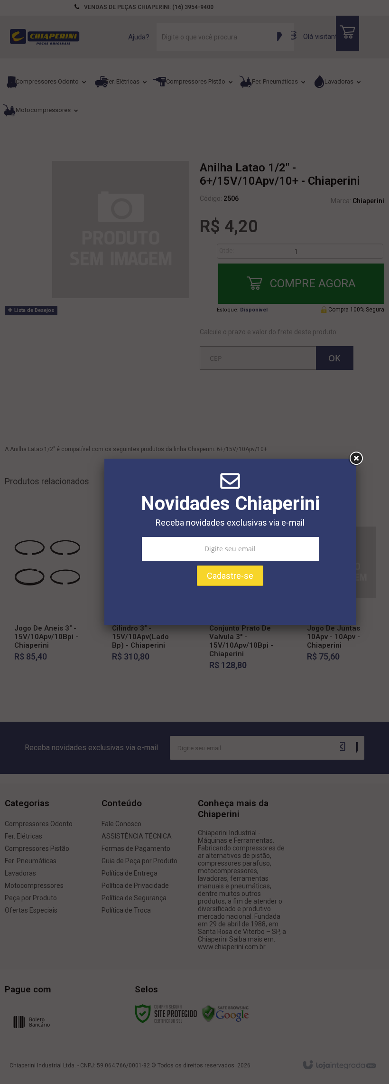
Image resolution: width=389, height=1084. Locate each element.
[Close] (355, 458)
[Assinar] (230, 576)
